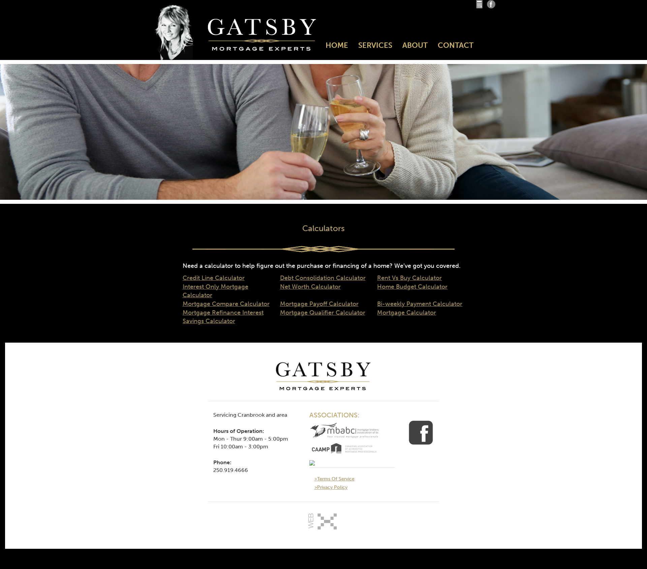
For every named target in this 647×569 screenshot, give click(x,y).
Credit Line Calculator (214, 278)
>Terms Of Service (334, 479)
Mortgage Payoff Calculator (319, 304)
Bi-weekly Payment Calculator (419, 304)
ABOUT (415, 45)
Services (375, 45)
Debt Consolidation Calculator (323, 278)
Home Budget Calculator (412, 286)
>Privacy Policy (330, 487)
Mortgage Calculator (406, 312)
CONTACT (455, 45)
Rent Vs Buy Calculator (409, 278)
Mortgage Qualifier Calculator (322, 312)
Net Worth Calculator (310, 286)
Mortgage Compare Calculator (226, 304)
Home (337, 45)
